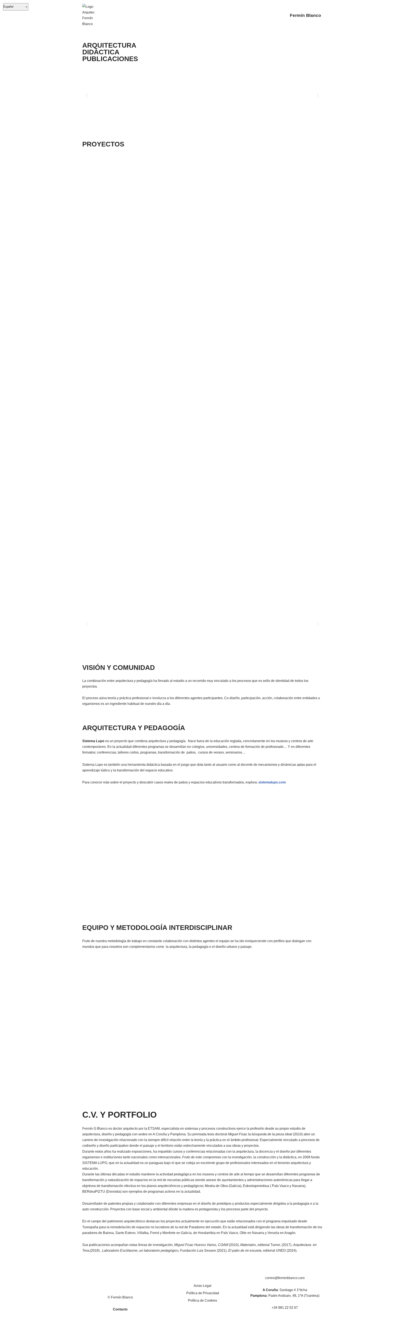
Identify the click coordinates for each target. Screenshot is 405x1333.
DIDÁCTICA (100, 52)
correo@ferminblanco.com (285, 1278)
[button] (87, 95)
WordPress (130, 1327)
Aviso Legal (202, 1285)
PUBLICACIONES (110, 59)
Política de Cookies (202, 1300)
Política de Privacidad (202, 1293)
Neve (86, 1327)
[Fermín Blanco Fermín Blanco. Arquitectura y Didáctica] (88, 15)
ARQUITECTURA (109, 45)
